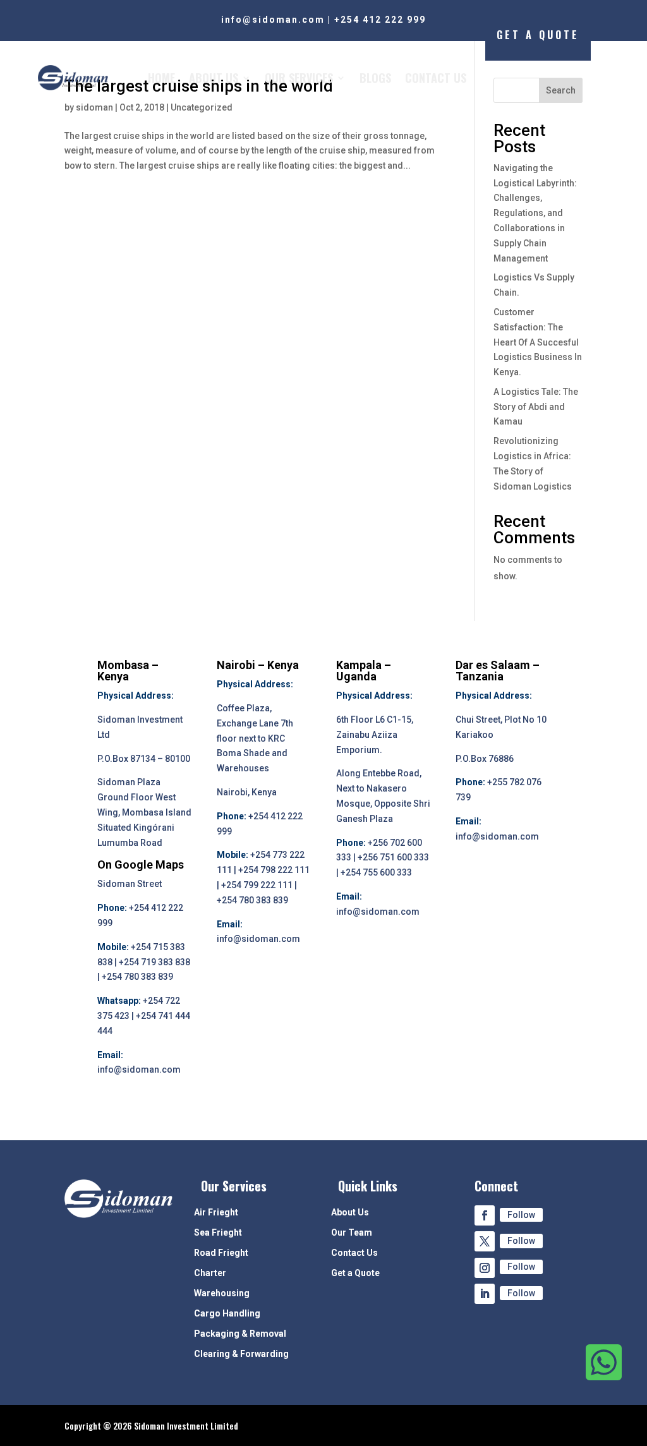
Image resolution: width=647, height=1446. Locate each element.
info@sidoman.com (273, 20)
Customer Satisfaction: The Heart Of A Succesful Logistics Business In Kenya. (537, 342)
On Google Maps (140, 864)
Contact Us (435, 77)
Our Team (351, 1233)
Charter (210, 1273)
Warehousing (222, 1293)
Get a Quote (355, 1273)
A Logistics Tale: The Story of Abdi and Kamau (535, 407)
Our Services (299, 77)
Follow (521, 1215)
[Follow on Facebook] (485, 1215)
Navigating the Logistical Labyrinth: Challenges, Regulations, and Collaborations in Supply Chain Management (535, 213)
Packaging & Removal (240, 1334)
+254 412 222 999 (380, 20)
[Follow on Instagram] (485, 1268)
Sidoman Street (129, 884)
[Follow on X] (485, 1241)
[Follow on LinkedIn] (485, 1294)
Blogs (375, 77)
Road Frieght (221, 1253)
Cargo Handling (227, 1313)
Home (161, 77)
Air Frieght (216, 1212)
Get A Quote (538, 34)
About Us (213, 77)
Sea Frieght (218, 1233)
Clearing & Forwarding (241, 1354)
